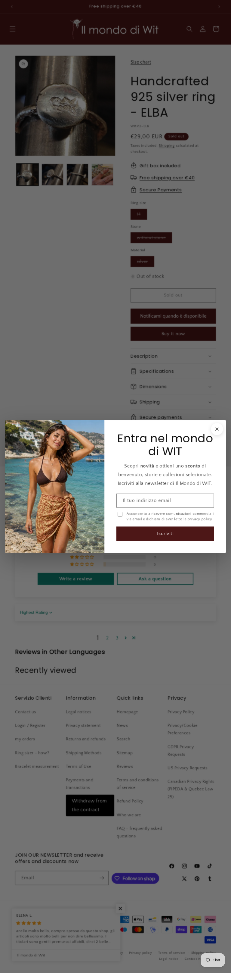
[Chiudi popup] (217, 429)
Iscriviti (165, 533)
